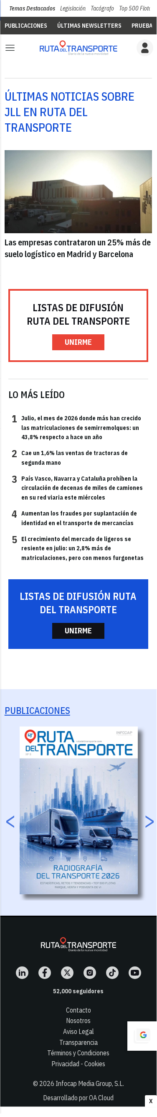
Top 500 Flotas (136, 8)
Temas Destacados (32, 8)
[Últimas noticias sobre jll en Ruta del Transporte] (78, 47)
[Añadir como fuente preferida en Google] (142, 1036)
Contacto (78, 1010)
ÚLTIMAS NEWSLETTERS (89, 25)
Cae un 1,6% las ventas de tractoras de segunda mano (70, 457)
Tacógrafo (102, 8)
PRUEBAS (144, 25)
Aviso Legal (78, 1031)
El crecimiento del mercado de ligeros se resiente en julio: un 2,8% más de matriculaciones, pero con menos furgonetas (78, 548)
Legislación (73, 8)
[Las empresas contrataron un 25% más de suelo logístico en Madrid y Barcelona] (78, 191)
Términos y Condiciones (78, 1053)
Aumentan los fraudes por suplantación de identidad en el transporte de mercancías (74, 517)
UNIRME (78, 342)
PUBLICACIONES (26, 25)
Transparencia (78, 1042)
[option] (79, 810)
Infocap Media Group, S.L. (90, 1083)
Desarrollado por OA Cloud (78, 1098)
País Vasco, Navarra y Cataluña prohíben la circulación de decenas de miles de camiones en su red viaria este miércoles (77, 487)
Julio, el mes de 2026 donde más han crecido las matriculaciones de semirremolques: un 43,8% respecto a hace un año (76, 427)
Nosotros (78, 1020)
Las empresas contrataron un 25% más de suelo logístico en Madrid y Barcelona (78, 248)
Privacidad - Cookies (78, 1064)
